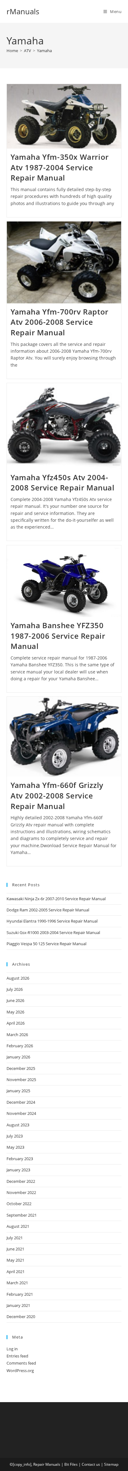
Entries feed (17, 1356)
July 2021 (15, 1238)
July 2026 (15, 989)
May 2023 (15, 1147)
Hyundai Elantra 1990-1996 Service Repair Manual (52, 921)
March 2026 (17, 1034)
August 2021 (18, 1226)
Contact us (91, 1464)
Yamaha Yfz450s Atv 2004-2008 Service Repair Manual (63, 482)
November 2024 (21, 1113)
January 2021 (18, 1305)
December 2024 (21, 1102)
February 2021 (20, 1294)
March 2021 (17, 1282)
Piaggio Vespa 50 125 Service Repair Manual (46, 943)
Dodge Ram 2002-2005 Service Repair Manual (48, 910)
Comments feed (21, 1363)
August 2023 (18, 1125)
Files (74, 1464)
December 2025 (21, 1068)
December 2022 (21, 1181)
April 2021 (16, 1271)
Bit (66, 1464)
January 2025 (18, 1090)
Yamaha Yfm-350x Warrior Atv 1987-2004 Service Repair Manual (60, 167)
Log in (12, 1349)
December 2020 (21, 1316)
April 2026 (16, 1023)
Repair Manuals (46, 1464)
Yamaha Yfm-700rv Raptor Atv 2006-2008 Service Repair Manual (59, 322)
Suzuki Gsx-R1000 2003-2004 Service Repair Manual (53, 932)
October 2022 (19, 1203)
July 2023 (15, 1136)
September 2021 (22, 1215)
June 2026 (15, 1000)
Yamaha (44, 50)
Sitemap (111, 1464)
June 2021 (15, 1249)
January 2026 (18, 1057)
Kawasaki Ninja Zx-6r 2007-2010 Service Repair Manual (56, 898)
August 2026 (18, 978)
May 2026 (15, 1012)
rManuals (23, 11)
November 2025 (21, 1079)
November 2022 (21, 1192)
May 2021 (15, 1260)
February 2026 (20, 1045)
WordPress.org (20, 1370)
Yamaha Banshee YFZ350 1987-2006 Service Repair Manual (58, 635)
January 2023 (18, 1170)
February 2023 (20, 1158)
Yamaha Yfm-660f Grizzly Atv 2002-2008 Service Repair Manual (57, 795)
